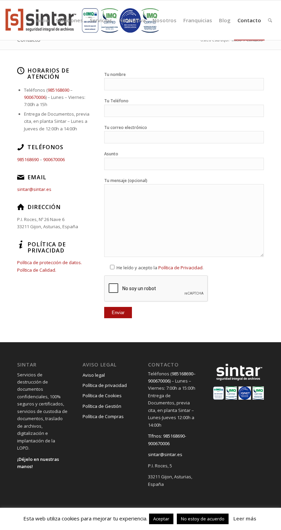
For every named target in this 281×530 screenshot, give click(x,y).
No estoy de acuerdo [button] (202, 519)
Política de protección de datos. (49, 262)
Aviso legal (94, 375)
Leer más (244, 518)
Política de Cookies (102, 395)
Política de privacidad (105, 385)
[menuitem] (42, 20)
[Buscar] (270, 20)
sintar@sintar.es (34, 189)
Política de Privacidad (180, 267)
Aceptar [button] (161, 519)
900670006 (35, 97)
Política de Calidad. (36, 270)
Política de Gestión (102, 406)
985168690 (58, 90)
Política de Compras (103, 416)
